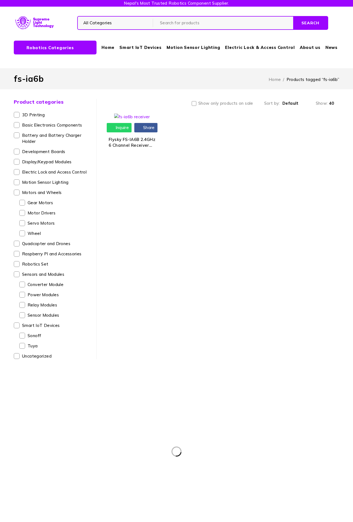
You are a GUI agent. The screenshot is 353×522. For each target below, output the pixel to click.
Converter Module (45, 284)
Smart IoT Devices (41, 325)
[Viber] (230, 472)
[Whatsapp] (217, 472)
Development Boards (43, 151)
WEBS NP (249, 514)
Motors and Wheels (41, 192)
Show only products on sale (225, 103)
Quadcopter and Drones (46, 243)
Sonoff (34, 335)
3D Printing (33, 114)
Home (275, 79)
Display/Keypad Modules (46, 161)
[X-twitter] (192, 472)
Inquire (121, 127)
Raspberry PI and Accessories (52, 253)
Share (148, 127)
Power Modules (43, 294)
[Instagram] (205, 472)
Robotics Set (35, 264)
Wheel (34, 233)
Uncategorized (37, 356)
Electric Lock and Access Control (54, 172)
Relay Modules (42, 305)
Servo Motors (41, 223)
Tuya (33, 345)
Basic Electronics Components (52, 125)
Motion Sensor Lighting (45, 182)
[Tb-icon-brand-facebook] (180, 472)
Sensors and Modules (43, 274)
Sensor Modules (43, 315)
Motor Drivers (41, 213)
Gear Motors (40, 202)
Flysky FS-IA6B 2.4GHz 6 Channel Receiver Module (132, 145)
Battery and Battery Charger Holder (51, 138)
